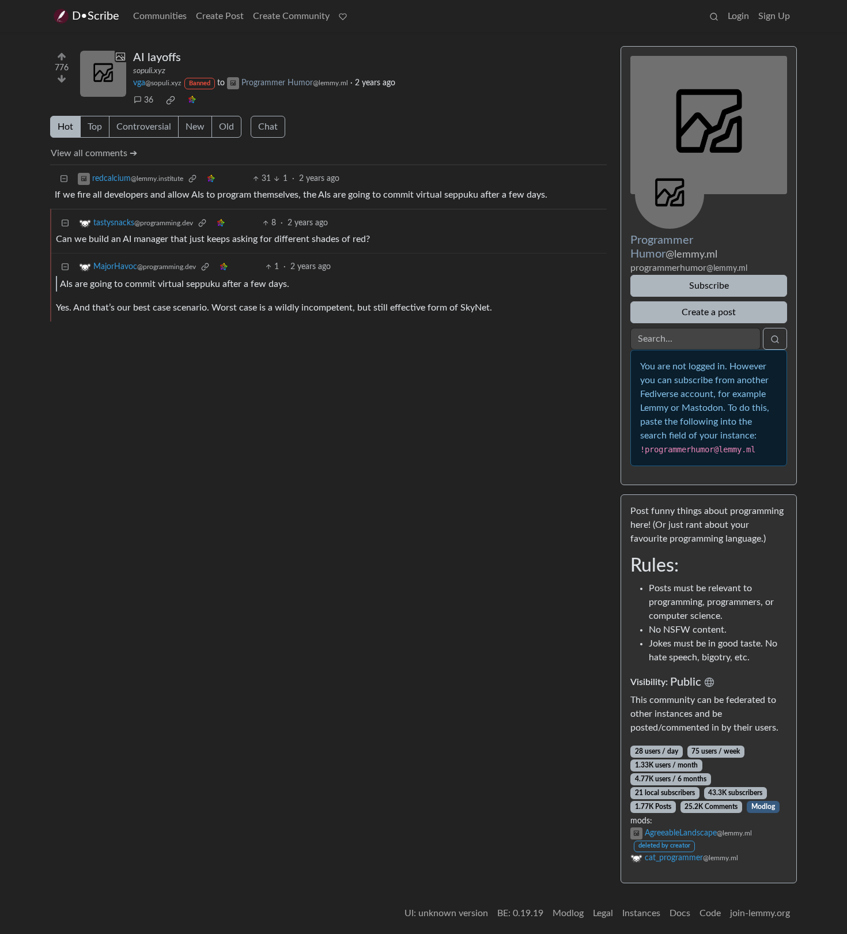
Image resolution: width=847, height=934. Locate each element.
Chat (268, 126)
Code (710, 913)
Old (226, 126)
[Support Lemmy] (342, 16)
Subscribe (709, 285)
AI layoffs (157, 57)
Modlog (763, 806)
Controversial (143, 126)
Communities (160, 16)
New (195, 126)
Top (95, 126)
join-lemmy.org (760, 913)
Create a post (709, 312)
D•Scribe (95, 16)
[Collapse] (64, 179)
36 (148, 100)
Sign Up (774, 16)
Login (738, 16)
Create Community (291, 16)
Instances (641, 913)
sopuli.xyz (149, 71)
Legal (603, 913)
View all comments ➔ (94, 153)
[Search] (714, 16)
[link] (170, 100)
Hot (65, 126)
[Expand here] (103, 74)
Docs (680, 913)
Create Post (220, 16)
